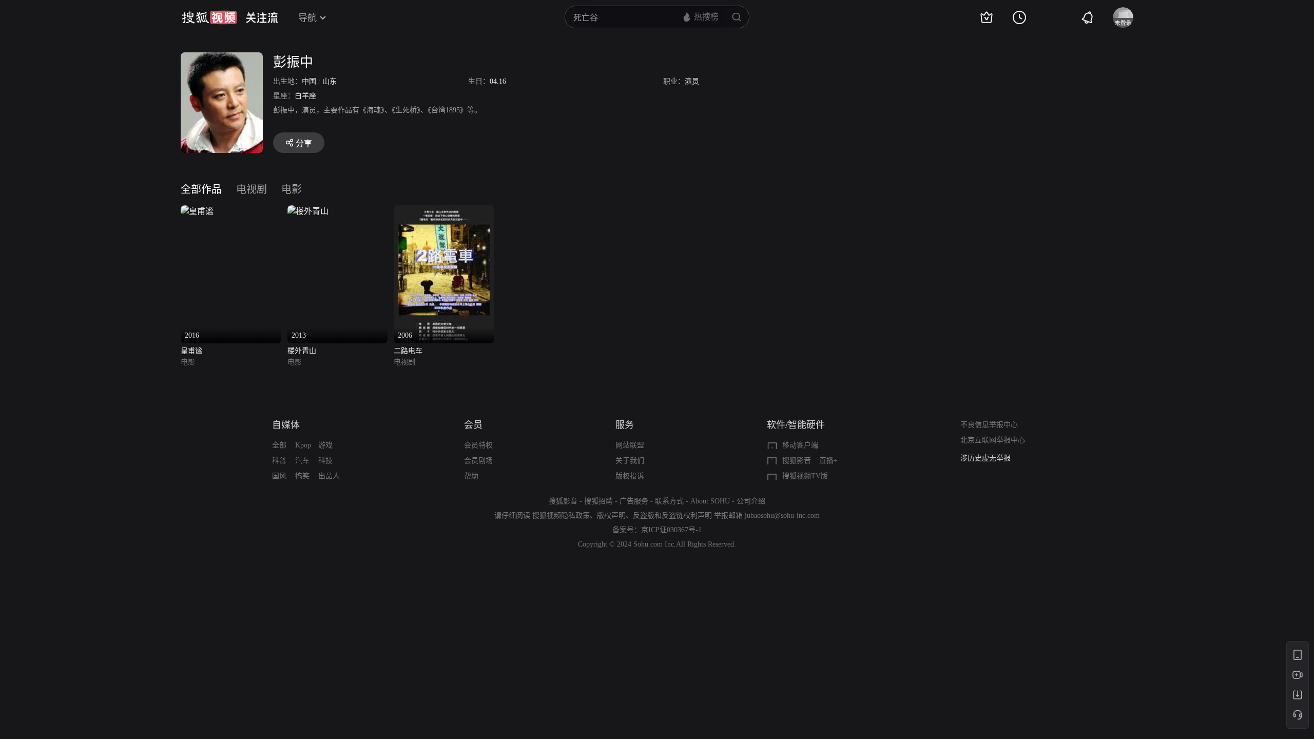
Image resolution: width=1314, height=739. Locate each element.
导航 (307, 18)
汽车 (302, 460)
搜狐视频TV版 (805, 476)
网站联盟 (629, 445)
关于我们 (629, 460)
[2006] (444, 211)
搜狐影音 (796, 460)
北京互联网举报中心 (992, 440)
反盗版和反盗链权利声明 (672, 515)
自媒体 (286, 425)
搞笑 (302, 476)
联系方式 (669, 501)
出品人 (329, 476)
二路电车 (408, 351)
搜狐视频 (209, 17)
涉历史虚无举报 (985, 453)
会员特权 (478, 445)
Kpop (303, 445)
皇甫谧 (191, 351)
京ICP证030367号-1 (671, 530)
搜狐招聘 (598, 501)
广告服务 (634, 501)
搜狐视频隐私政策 (561, 515)
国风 (279, 476)
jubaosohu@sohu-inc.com (782, 515)
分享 (304, 143)
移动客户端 (800, 445)
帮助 (471, 476)
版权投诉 (629, 476)
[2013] (307, 211)
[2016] (197, 211)
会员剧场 (478, 460)
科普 (279, 460)
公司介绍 (751, 501)
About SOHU (710, 501)
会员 (473, 425)
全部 (279, 445)
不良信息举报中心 (989, 425)
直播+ (828, 460)
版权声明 (611, 515)
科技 (325, 460)
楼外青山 (301, 351)
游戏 (325, 445)
